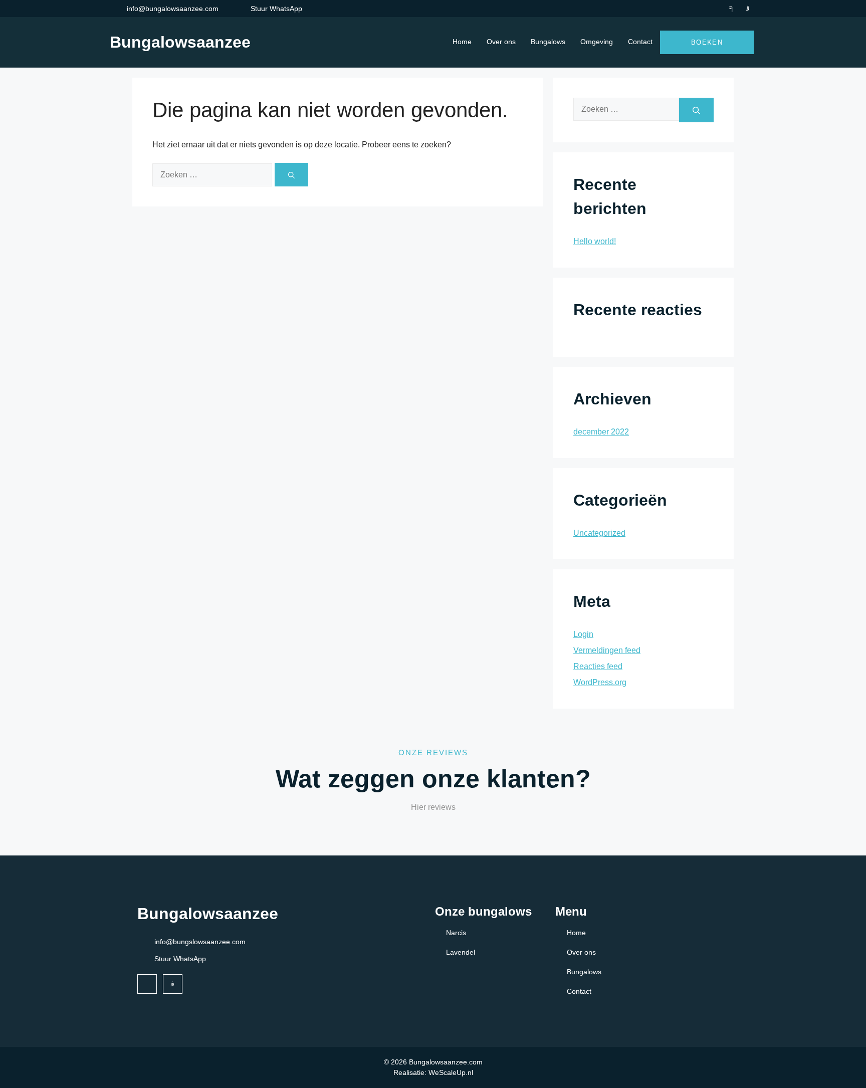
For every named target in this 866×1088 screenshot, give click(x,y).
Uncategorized (599, 533)
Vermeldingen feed (606, 650)
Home (462, 42)
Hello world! (594, 241)
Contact (640, 42)
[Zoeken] (291, 174)
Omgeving (596, 42)
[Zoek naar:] (213, 174)
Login (583, 634)
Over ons (501, 42)
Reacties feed (597, 666)
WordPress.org (599, 682)
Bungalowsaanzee (180, 42)
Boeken (707, 42)
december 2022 (601, 431)
